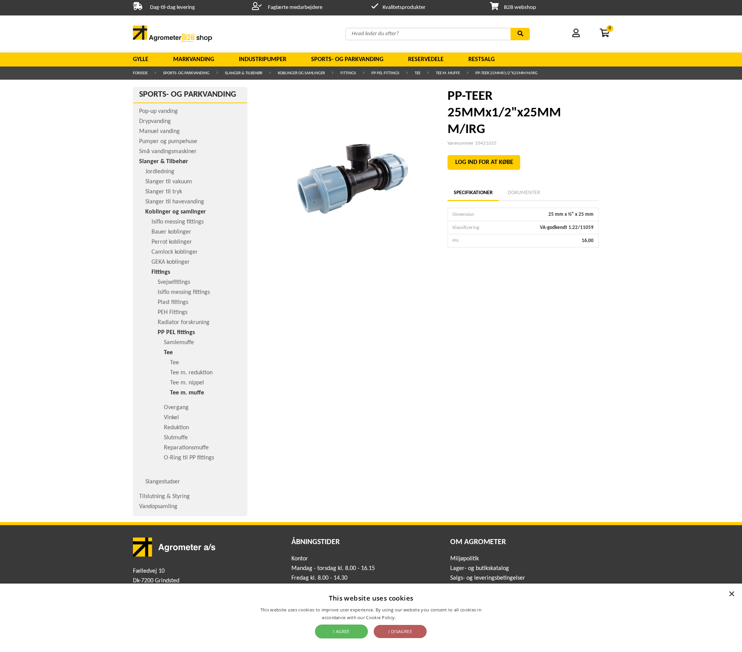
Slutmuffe (176, 438)
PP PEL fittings (385, 73)
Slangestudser (162, 482)
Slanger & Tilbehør (243, 73)
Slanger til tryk (163, 192)
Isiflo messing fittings (177, 222)
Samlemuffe (179, 343)
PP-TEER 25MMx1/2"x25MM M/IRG (506, 73)
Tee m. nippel (187, 383)
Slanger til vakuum (168, 182)
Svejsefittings (174, 282)
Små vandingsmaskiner (168, 151)
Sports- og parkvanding (347, 59)
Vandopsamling (158, 507)
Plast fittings (173, 302)
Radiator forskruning (183, 322)
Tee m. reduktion (191, 373)
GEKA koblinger (170, 262)
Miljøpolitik (464, 559)
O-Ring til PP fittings (189, 458)
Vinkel (171, 418)
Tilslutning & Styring (164, 496)
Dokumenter (524, 193)
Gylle (140, 59)
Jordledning (159, 172)
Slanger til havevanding (174, 202)
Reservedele (426, 59)
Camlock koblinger (174, 252)
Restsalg (481, 59)
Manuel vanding (159, 131)
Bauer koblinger (171, 232)
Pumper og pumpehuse (168, 141)
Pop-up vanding (158, 111)
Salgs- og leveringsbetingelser (487, 578)
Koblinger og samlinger (301, 73)
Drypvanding (155, 121)
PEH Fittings (172, 312)
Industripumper (262, 59)
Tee (417, 73)
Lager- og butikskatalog (479, 568)
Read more (408, 617)
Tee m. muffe (448, 73)
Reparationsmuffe (186, 448)
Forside (140, 73)
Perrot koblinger (171, 242)
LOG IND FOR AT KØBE (484, 162)
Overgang (176, 408)
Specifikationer (473, 193)
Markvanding (193, 59)
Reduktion (176, 428)
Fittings (348, 73)
